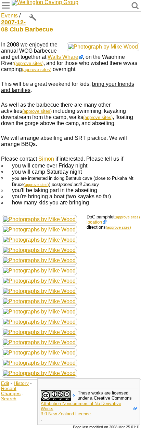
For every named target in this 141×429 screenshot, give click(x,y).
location (94, 222)
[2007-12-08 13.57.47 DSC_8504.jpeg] (39, 270)
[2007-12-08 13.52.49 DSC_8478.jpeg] (39, 260)
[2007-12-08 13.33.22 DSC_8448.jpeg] (39, 219)
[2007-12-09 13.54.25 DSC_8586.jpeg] (39, 373)
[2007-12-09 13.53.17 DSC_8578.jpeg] (39, 352)
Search (8, 398)
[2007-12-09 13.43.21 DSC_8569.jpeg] (103, 46)
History (21, 383)
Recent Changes (11, 391)
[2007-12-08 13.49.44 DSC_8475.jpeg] (39, 250)
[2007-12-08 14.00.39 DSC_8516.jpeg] (39, 280)
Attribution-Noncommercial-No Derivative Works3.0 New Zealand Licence (81, 408)
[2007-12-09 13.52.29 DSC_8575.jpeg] (39, 342)
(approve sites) (28, 63)
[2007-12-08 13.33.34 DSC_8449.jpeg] (39, 229)
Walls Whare (63, 57)
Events (9, 15)
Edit (5, 383)
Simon (46, 159)
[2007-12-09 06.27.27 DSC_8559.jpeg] (39, 311)
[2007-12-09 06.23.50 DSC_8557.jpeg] (39, 301)
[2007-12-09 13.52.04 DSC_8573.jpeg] (39, 332)
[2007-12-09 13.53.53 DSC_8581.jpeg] (39, 362)
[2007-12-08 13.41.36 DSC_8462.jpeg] (39, 239)
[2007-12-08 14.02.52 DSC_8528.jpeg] (39, 291)
